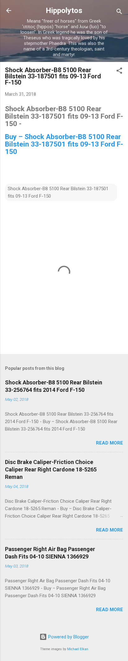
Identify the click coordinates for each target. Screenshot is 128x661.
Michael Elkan (77, 649)
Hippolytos (64, 10)
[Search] (119, 12)
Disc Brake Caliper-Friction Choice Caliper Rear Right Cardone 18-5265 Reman (51, 469)
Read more (109, 443)
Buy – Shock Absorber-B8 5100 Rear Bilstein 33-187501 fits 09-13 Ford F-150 (64, 144)
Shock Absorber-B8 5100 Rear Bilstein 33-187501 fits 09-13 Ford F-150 (58, 192)
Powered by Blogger (68, 637)
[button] (119, 72)
